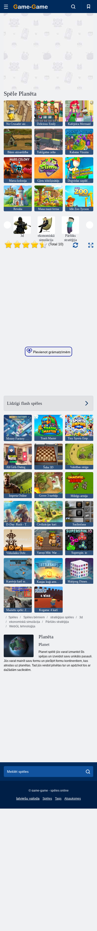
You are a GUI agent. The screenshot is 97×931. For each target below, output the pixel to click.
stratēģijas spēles (61, 617)
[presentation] (7, 225)
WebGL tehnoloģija (21, 626)
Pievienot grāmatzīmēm (51, 352)
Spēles (13, 617)
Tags (58, 798)
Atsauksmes (72, 798)
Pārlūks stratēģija (57, 622)
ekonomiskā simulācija (24, 622)
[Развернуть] (90, 245)
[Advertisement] (46, 51)
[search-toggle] (73, 6)
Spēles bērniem (34, 617)
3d (81, 617)
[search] (88, 771)
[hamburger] (6, 6)
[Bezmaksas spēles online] (30, 7)
